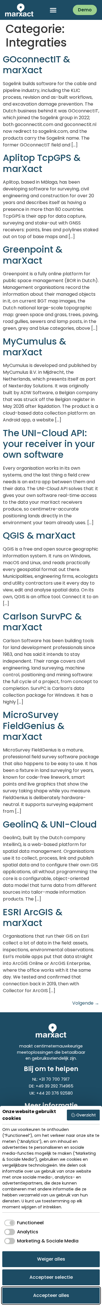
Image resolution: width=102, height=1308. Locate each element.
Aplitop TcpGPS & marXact (41, 163)
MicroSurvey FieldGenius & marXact (33, 725)
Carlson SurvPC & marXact (42, 621)
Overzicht (86, 1115)
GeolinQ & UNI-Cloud (50, 824)
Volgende (85, 1003)
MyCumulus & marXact (34, 346)
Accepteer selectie (51, 1277)
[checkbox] (23, 1222)
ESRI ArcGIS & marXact (32, 917)
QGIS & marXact (39, 535)
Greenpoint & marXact (32, 254)
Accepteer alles (51, 1295)
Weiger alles (51, 1259)
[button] (53, 10)
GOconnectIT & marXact (36, 64)
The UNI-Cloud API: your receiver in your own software (49, 444)
